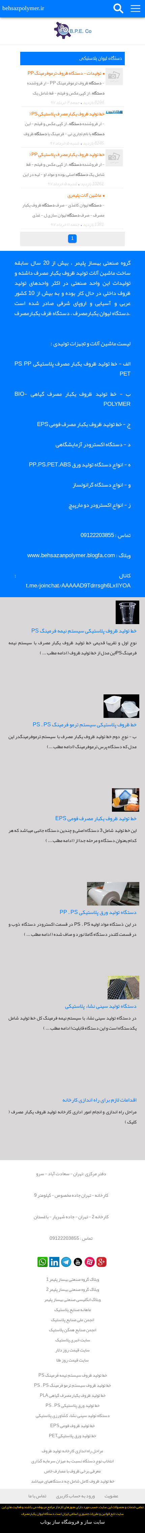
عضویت (111, 1495)
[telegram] (65, 1262)
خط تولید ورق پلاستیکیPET (72, 1436)
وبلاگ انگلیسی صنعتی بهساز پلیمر (72, 1300)
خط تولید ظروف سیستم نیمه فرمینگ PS (72, 1375)
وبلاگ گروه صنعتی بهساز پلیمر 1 (72, 1279)
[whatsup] (42, 1262)
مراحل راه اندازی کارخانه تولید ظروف (72, 1451)
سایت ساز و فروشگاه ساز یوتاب (72, 1522)
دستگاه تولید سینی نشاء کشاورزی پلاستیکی (73, 1416)
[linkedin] (53, 1262)
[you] (77, 1262)
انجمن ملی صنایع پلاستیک (72, 1320)
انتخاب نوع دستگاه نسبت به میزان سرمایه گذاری (72, 1461)
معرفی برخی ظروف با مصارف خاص (72, 1471)
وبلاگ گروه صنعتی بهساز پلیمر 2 (72, 1290)
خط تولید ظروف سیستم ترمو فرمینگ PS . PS (72, 1385)
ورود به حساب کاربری (75, 1495)
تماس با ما (37, 1495)
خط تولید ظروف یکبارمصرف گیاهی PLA (73, 1395)
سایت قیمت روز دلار (72, 1350)
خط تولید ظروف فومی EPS (72, 1426)
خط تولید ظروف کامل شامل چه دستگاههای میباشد (72, 1481)
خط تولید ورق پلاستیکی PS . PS (72, 1406)
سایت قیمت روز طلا (72, 1360)
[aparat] (89, 1262)
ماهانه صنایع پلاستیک (72, 1310)
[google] (101, 1262)
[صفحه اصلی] (72, 32)
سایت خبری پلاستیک (72, 1340)
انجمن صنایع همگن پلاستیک (72, 1330)
